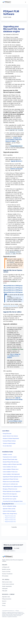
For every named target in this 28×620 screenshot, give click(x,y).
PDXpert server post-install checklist (11, 481)
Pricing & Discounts (7, 433)
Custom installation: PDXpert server (10, 469)
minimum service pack (16, 168)
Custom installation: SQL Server (10, 466)
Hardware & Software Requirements (11, 438)
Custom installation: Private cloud (10, 471)
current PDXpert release (15, 421)
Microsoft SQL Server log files (9, 498)
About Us (4, 601)
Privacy (4, 605)
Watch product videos (7, 582)
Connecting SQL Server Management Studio (13, 501)
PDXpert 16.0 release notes (10, 515)
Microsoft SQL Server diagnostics (10, 496)
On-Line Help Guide (7, 445)
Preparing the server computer (10, 457)
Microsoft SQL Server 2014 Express (13, 292)
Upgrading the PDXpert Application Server (12, 476)
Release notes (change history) (10, 513)
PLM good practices (6, 598)
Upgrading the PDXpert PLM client (10, 479)
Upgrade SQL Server (16, 161)
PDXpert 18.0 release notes (10, 521)
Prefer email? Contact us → (10, 550)
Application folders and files (9, 508)
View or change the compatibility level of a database (13, 356)
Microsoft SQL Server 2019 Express (13, 285)
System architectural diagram (9, 511)
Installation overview (7, 454)
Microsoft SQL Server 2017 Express (13, 288)
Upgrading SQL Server (8, 503)
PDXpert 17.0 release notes (10, 519)
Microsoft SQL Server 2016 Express (13, 290)
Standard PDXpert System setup (10, 459)
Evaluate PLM (8, 548)
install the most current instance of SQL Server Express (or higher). (13, 139)
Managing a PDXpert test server (10, 489)
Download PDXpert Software (9, 440)
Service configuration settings (9, 506)
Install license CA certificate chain (10, 484)
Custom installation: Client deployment (11, 474)
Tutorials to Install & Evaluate (9, 443)
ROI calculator (5, 575)
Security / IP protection (7, 573)
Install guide (4, 588)
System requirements (7, 586)
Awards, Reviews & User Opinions (10, 436)
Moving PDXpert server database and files (12, 486)
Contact (4, 603)
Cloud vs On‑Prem (6, 571)
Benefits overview (6, 569)
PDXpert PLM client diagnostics (10, 493)
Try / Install (16, 548)
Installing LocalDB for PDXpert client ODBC (12, 464)
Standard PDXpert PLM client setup (11, 461)
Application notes (6, 596)
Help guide (4, 590)
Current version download (8, 584)
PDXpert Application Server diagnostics (12, 491)
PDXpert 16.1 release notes (10, 517)
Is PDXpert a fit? (5, 567)
